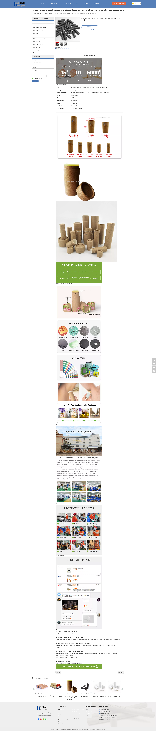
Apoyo (87, 715)
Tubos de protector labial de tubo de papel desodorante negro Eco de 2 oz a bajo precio (85, 695)
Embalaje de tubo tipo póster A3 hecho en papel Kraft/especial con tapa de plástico (41, 695)
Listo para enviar (37, 24)
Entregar (36, 81)
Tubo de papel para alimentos (39, 27)
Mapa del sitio (101, 729)
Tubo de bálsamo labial (63, 723)
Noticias (87, 717)
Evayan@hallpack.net (105, 711)
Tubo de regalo (36, 47)
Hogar (87, 709)
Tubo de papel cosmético (38, 30)
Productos (88, 713)
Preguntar (89, 26)
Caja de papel (36, 33)
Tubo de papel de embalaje (39, 38)
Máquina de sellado (37, 52)
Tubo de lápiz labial (37, 36)
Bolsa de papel (36, 50)
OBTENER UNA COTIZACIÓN (119, 3)
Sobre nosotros (89, 711)
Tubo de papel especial (38, 44)
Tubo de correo (36, 41)
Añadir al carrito (89, 29)
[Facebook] (38, 719)
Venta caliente (36, 22)
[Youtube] (41, 719)
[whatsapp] (46, 719)
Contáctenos (88, 719)
